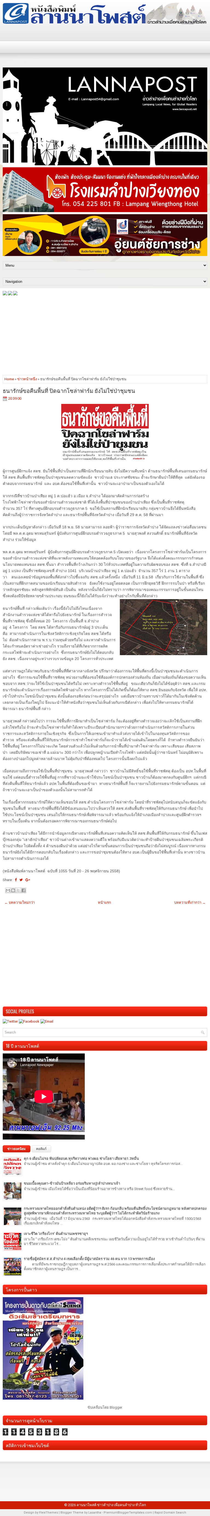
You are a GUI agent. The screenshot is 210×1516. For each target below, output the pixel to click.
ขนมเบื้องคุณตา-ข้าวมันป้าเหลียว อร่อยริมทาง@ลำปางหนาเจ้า (72, 1183)
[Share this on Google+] (27, 880)
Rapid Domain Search (170, 1512)
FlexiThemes (48, 1512)
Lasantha (94, 1512)
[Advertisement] (105, 335)
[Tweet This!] (21, 880)
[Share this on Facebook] (15, 880)
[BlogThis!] (13, 890)
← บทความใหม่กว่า (19, 902)
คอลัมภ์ (41, 1149)
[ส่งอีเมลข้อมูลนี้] (8, 890)
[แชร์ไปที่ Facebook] (23, 890)
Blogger (116, 1407)
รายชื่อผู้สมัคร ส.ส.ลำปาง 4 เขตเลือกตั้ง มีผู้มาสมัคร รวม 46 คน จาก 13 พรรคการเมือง (89, 1259)
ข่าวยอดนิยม (16, 1149)
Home (9, 379)
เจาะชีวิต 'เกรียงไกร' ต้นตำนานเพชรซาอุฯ (56, 1234)
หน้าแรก (104, 902)
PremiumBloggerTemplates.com (128, 1512)
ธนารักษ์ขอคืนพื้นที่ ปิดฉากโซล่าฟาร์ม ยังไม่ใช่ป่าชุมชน (69, 390)
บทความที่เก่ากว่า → (190, 902)
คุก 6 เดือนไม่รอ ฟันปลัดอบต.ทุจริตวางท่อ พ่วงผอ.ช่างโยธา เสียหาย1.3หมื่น (81, 1158)
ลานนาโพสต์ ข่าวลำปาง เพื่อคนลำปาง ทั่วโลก (111, 1505)
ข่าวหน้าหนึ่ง (27, 379)
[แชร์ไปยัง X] (18, 890)
